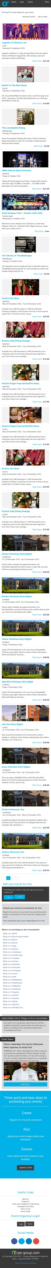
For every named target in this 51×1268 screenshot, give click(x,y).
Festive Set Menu (10, 298)
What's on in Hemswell (11, 964)
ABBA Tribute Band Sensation (16, 170)
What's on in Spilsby (10, 1001)
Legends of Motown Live (14, 42)
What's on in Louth (9, 977)
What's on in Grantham (11, 958)
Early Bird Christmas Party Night (17, 681)
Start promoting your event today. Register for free (24, 921)
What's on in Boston (10, 940)
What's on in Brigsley (10, 949)
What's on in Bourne (10, 943)
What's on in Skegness (11, 992)
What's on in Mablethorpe (12, 980)
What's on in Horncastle (11, 967)
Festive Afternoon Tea (13, 809)
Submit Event (26, 1167)
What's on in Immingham (12, 970)
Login (9, 897)
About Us (25, 1199)
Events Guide (25, 1211)
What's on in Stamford (11, 1004)
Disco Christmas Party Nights (16, 766)
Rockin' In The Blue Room (14, 85)
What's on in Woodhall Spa (13, 1007)
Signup (20, 897)
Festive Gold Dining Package (16, 340)
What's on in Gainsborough (13, 955)
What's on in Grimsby (10, 961)
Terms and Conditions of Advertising (25, 1204)
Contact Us (25, 1201)
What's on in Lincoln (10, 973)
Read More (25, 1084)
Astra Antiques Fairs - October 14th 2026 (22, 213)
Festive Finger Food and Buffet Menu (20, 383)
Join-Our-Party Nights (12, 724)
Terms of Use (26, 1209)
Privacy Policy (31, 1263)
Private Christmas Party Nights (17, 553)
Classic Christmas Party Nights (17, 639)
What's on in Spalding (11, 998)
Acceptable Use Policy (25, 1206)
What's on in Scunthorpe (12, 989)
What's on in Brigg (9, 946)
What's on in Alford (10, 933)
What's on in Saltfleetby (11, 986)
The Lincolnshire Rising (13, 127)
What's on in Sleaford (11, 995)
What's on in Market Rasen (12, 983)
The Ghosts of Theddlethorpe (17, 255)
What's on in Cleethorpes (12, 952)
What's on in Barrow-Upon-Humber (16, 936)
